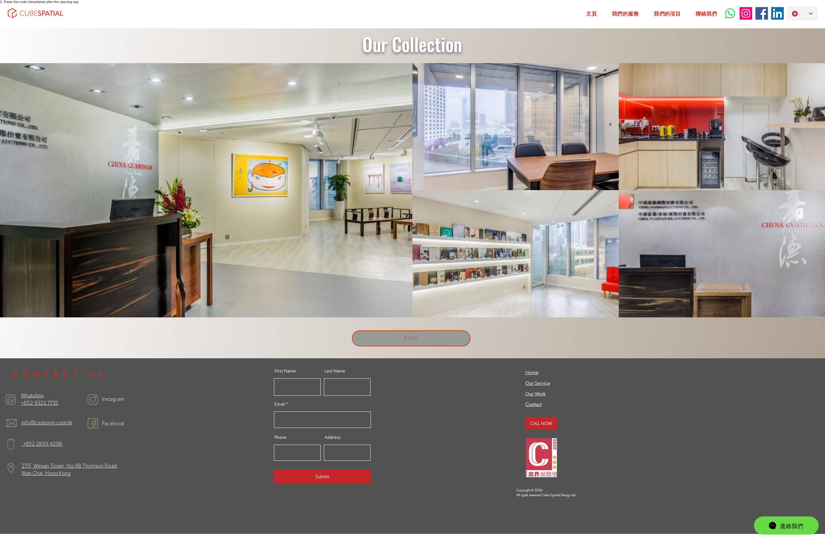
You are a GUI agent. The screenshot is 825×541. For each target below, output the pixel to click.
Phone (280, 437)
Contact (533, 404)
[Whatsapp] (730, 13)
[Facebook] (761, 13)
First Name (285, 371)
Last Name (335, 371)
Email (280, 404)
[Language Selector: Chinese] (802, 13)
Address (333, 437)
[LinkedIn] (777, 13)
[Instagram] (746, 13)
